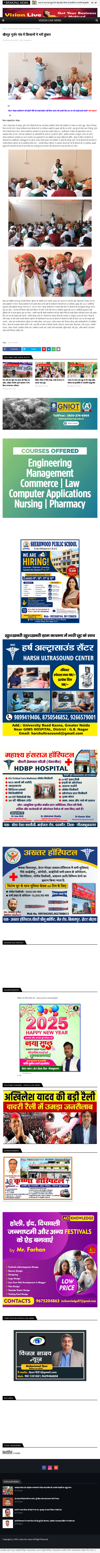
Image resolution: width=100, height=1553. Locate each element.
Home (5, 29)
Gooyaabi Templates (45, 1551)
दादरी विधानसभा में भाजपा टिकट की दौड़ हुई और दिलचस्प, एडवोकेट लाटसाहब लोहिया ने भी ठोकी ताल (45, 1527)
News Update (13, 29)
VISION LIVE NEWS (50, 20)
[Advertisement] (50, 965)
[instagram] (50, 1474)
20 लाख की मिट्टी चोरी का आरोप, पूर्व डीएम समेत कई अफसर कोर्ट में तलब (37, 1505)
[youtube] (56, 1474)
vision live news (25, 1545)
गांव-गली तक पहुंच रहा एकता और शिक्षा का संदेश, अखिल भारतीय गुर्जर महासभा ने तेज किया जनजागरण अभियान (16, 383)
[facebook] (44, 1474)
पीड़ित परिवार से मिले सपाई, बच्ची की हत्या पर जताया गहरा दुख (49, 381)
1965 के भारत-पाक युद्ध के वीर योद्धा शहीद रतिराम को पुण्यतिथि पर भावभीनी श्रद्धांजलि (81, 381)
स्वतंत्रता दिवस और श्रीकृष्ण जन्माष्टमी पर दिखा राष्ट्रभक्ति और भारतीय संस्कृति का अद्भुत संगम (43, 1493)
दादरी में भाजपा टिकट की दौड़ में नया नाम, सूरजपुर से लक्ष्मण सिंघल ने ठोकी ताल (38, 1516)
